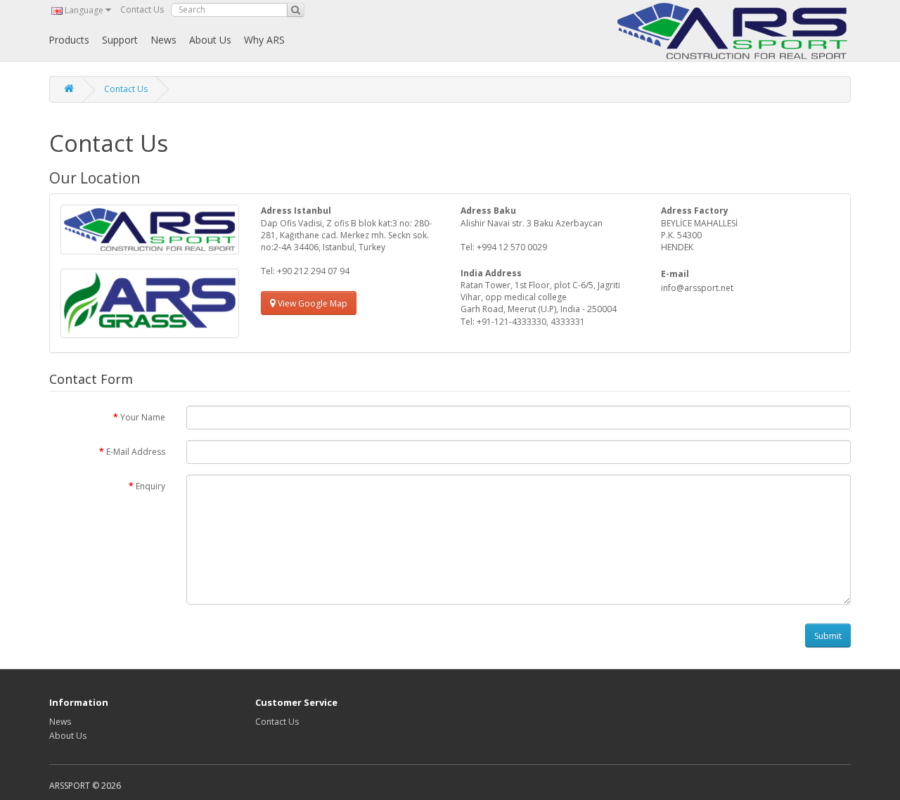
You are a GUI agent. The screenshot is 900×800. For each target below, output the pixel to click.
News (163, 39)
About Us (210, 39)
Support (120, 39)
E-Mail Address (135, 452)
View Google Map (311, 303)
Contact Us (142, 9)
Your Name (142, 417)
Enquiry (150, 486)
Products (69, 39)
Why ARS (264, 39)
